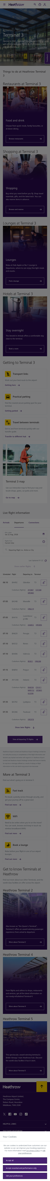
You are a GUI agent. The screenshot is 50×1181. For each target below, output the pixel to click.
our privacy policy (33, 1150)
